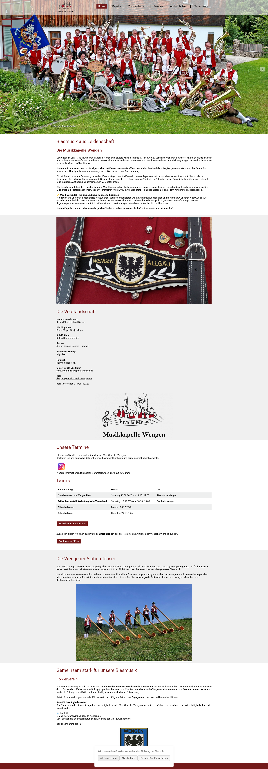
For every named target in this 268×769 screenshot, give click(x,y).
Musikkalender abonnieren (72, 523)
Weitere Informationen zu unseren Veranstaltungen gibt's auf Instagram (93, 473)
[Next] (262, 69)
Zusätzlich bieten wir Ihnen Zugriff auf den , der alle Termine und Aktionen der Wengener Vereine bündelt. (117, 533)
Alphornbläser (178, 6)
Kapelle (116, 6)
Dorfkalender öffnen (69, 541)
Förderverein (201, 6)
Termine (158, 6)
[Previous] (5, 69)
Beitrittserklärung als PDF (69, 723)
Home (101, 6)
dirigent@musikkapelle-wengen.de (74, 378)
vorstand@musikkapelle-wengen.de (74, 370)
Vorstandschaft (137, 6)
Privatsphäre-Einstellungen (154, 758)
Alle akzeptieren (108, 758)
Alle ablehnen (128, 758)
